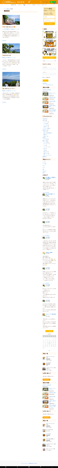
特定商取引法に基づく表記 (33, 463)
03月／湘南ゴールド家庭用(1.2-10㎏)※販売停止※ (50, 178)
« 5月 (49, 350)
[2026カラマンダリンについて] (45, 94)
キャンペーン (46, 121)
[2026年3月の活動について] (45, 102)
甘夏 (43, 169)
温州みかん (45, 151)
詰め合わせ (44, 171)
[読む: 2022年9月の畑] (11, 48)
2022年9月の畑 (7, 55)
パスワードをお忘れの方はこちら (48, 84)
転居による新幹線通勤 (47, 132)
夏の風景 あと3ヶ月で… (9, 88)
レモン (44, 167)
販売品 (44, 172)
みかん (44, 165)
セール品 (44, 161)
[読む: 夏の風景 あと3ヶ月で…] (11, 79)
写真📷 (24, 4)
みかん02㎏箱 (47, 284)
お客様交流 (44, 118)
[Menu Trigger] (54, 3)
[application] (21, 5)
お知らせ (44, 120)
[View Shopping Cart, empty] (29, 2)
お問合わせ (34, 4)
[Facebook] (18, 2)
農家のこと (45, 136)
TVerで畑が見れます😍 (9, 27)
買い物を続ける (46, 379)
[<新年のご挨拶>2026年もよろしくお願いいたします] (45, 111)
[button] (40, 2)
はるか (45, 148)
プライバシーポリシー (24, 463)
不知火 (45, 150)
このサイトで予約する (49, 57)
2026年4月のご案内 (52, 97)
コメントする (17, 29)
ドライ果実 (44, 163)
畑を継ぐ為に (45, 129)
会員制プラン (46, 126)
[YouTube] (23, 2)
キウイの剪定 (46, 139)
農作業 (44, 137)
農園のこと (44, 140)
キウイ (45, 145)
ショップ (28, 4)
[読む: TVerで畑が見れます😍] (11, 19)
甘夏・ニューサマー (47, 155)
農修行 (45, 134)
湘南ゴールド (46, 153)
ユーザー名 (44, 67)
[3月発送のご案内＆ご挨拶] (45, 106)
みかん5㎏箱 (47, 209)
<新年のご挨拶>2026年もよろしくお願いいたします (52, 111)
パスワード (44, 72)
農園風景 (7, 29)
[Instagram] (21, 2)
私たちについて (44, 4)
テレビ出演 (4, 29)
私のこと (45, 131)
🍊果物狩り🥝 (13, 4)
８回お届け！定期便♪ (49, 252)
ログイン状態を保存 (46, 77)
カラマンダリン (46, 143)
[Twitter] (19, 2)
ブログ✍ (19, 4)
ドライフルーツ (46, 146)
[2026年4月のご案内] (45, 98)
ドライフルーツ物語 (46, 128)
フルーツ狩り (46, 125)
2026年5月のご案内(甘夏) (47, 89)
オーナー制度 (46, 142)
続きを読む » (4, 40)
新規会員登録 (45, 83)
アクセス (38, 4)
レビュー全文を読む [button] (46, 192)
